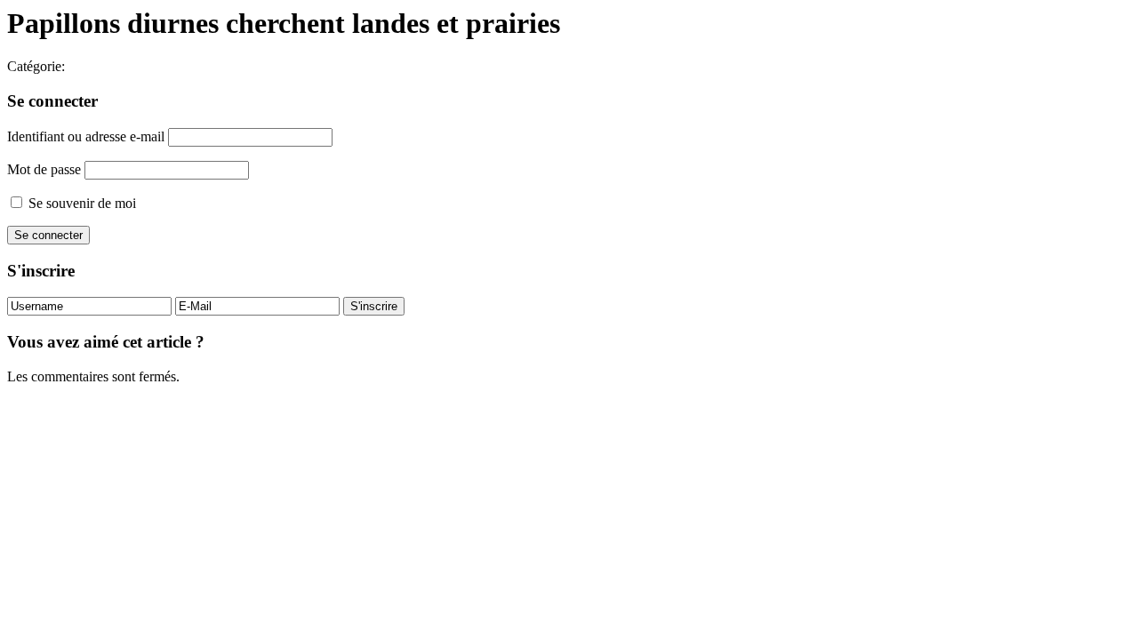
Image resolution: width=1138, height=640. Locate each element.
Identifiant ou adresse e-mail (85, 136)
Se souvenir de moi (80, 203)
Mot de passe (44, 169)
